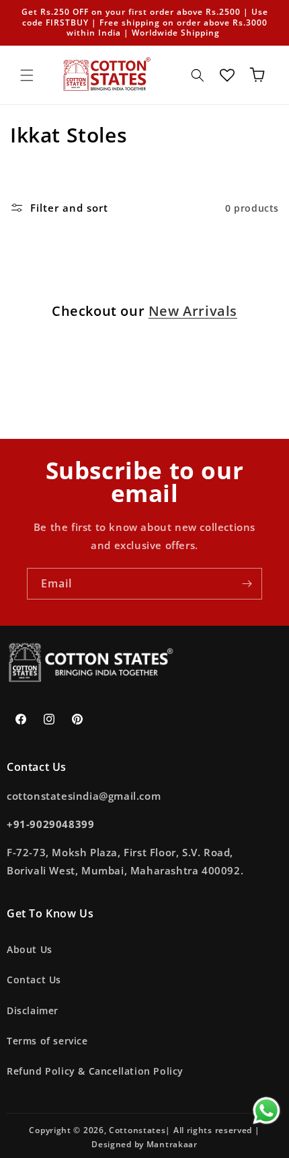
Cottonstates (137, 1130)
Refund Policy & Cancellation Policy (95, 1071)
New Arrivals (193, 311)
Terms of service (47, 1040)
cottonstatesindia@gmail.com (84, 795)
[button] (27, 75)
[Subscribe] (246, 583)
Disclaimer (32, 1010)
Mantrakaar (172, 1144)
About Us (29, 949)
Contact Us (34, 979)
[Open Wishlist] (227, 75)
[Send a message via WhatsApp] (266, 1110)
